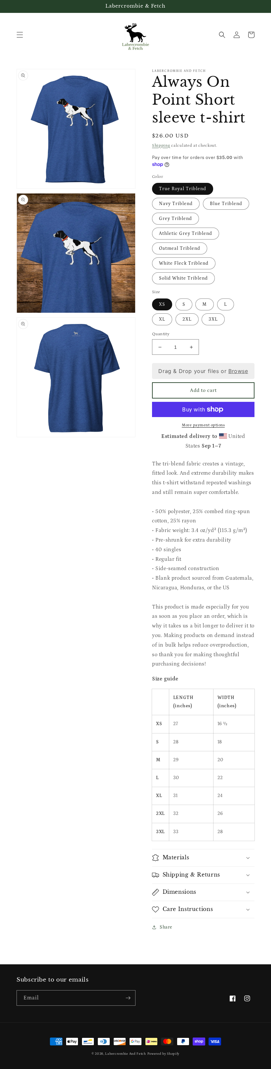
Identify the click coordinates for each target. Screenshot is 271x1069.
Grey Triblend (175, 218)
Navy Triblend (176, 203)
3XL (213, 319)
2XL (187, 319)
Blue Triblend (226, 203)
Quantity (161, 334)
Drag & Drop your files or (203, 371)
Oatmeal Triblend (179, 248)
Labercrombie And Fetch (125, 1054)
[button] (20, 34)
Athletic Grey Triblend (185, 233)
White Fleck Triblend (184, 263)
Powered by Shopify (163, 1054)
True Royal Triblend (182, 188)
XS (162, 304)
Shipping (161, 145)
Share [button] (166, 927)
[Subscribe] (128, 998)
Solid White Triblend (183, 278)
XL (162, 319)
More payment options (203, 425)
